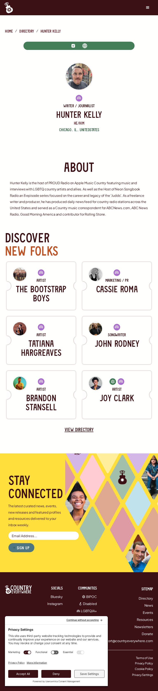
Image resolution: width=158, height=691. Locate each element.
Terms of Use (144, 658)
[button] (148, 7)
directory (26, 30)
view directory (79, 429)
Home (9, 30)
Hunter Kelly (50, 30)
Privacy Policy (144, 663)
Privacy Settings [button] (142, 675)
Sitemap (147, 588)
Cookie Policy (144, 669)
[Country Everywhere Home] (8, 7)
